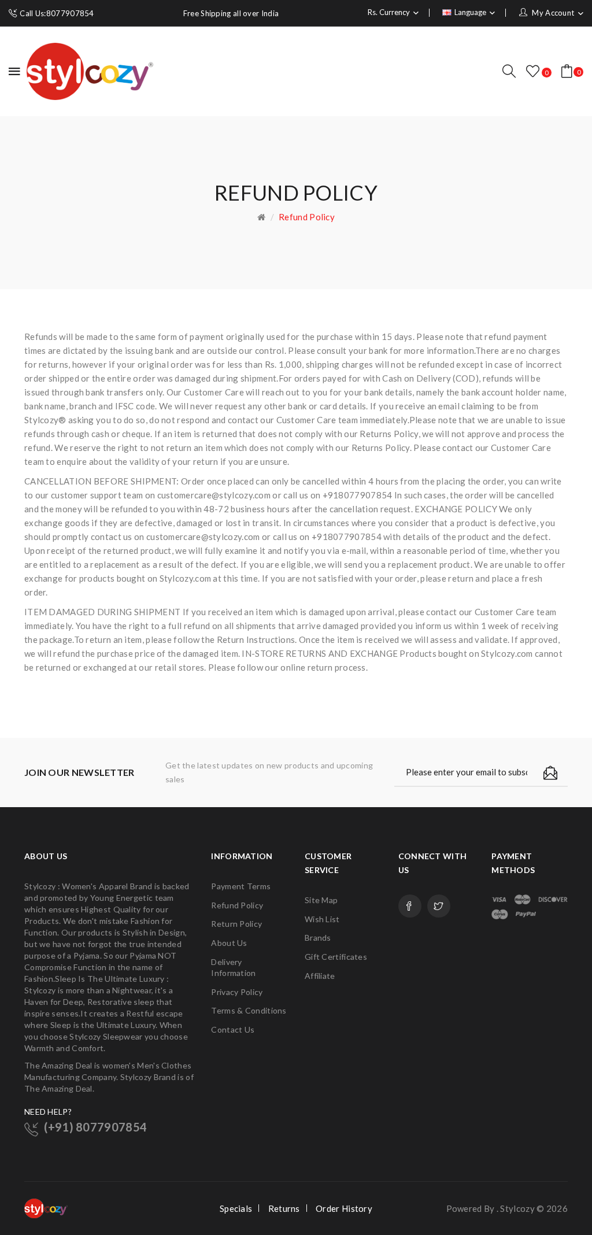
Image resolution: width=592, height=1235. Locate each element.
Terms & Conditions (248, 1010)
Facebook (409, 906)
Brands (318, 937)
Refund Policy (307, 217)
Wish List (322, 919)
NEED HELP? (48, 1111)
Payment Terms (241, 886)
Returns (284, 1208)
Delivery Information (233, 967)
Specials (236, 1208)
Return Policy (236, 924)
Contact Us (232, 1029)
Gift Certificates (336, 957)
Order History (344, 1208)
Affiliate (320, 976)
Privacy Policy (236, 992)
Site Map (321, 900)
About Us (229, 943)
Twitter (438, 906)
